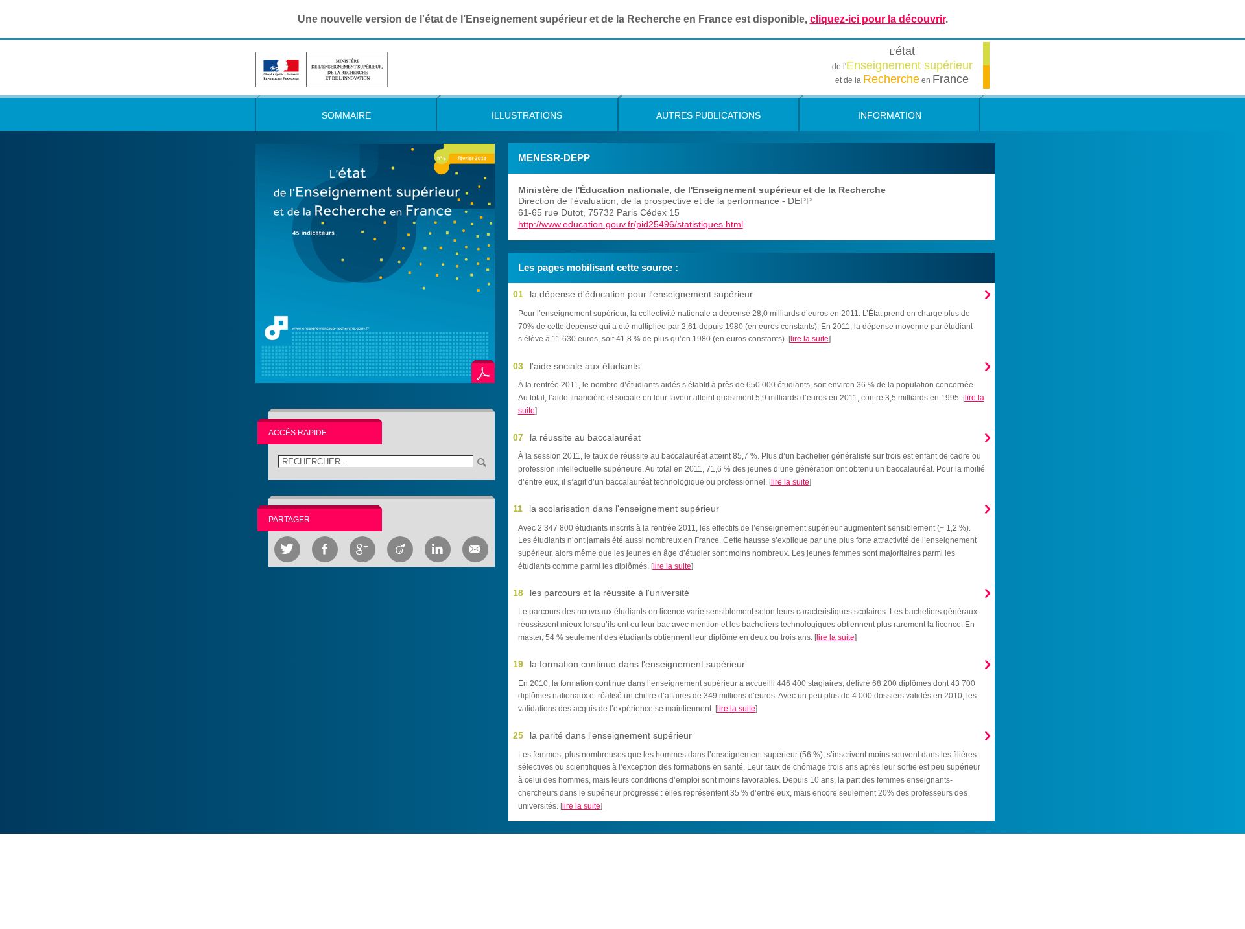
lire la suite (809, 338)
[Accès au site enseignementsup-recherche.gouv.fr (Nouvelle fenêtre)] (321, 69)
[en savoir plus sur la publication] (375, 262)
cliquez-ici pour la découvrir (877, 19)
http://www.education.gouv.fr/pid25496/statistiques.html (630, 224)
